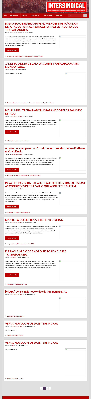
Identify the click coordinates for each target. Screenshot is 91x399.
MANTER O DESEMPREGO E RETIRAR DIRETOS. (34, 219)
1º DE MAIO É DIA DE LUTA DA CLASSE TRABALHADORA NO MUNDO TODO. (42, 65)
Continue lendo (12, 50)
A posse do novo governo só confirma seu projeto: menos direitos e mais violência (45, 150)
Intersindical (14, 15)
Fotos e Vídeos (48, 15)
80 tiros (9, 141)
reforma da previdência (35, 56)
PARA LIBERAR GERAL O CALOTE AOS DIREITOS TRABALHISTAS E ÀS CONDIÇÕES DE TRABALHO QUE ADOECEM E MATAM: (45, 184)
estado (42, 103)
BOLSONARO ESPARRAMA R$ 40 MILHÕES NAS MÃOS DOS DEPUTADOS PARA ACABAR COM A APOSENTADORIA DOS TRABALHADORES (41, 26)
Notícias (25, 15)
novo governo (25, 175)
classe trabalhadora (29, 103)
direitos (37, 103)
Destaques (14, 32)
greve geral (25, 56)
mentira (22, 316)
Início (5, 15)
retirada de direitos (35, 175)
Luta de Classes (49, 103)
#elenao (9, 284)
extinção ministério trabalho (22, 212)
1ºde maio (10, 103)
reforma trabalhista (28, 244)
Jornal (13, 69)
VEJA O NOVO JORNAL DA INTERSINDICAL (31, 323)
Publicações (35, 15)
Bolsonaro (19, 56)
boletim (9, 335)
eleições (20, 335)
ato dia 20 (15, 284)
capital (21, 103)
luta (15, 175)
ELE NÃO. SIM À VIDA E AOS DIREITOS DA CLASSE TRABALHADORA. (35, 253)
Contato (59, 15)
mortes (18, 175)
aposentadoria (11, 56)
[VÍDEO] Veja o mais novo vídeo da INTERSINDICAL (36, 291)
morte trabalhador (24, 141)
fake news (16, 316)
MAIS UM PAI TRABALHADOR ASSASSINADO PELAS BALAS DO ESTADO (43, 112)
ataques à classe (11, 244)
